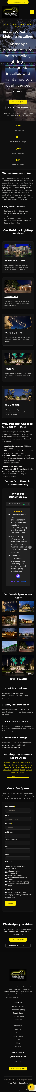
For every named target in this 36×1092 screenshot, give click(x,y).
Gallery (18, 1033)
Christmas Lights (18, 1016)
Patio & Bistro (18, 1013)
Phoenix (7, 762)
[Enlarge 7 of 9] (14, 644)
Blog (18, 1043)
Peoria (22, 770)
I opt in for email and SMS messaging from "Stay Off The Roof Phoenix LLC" (18, 894)
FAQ (18, 1040)
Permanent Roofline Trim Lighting (17, 878)
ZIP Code (9, 862)
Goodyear (14, 772)
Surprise (29, 770)
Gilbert (14, 765)
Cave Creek (7, 770)
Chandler (7, 765)
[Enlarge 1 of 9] (14, 604)
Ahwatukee (22, 765)
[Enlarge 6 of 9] (31, 631)
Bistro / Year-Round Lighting (18, 882)
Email (8, 815)
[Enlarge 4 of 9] (31, 617)
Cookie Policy (23, 1083)
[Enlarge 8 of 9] (31, 644)
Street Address (11, 839)
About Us (18, 1029)
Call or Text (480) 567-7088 (18, 108)
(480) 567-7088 (18, 1056)
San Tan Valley (14, 767)
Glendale (15, 770)
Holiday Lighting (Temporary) (13, 872)
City (6, 847)
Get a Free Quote (18, 102)
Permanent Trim (18, 1006)
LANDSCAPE (11, 296)
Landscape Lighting (14, 875)
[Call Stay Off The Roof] (31, 1087)
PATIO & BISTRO (13, 333)
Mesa (29, 762)
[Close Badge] (29, 1084)
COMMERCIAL (12, 405)
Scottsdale (15, 762)
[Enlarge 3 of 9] (14, 617)
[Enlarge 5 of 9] (14, 631)
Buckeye (22, 772)
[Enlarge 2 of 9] (31, 604)
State (7, 855)
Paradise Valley (26, 767)
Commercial (18, 1020)
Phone (8, 824)
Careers (18, 1046)
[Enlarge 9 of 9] (31, 657)
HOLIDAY (9, 369)
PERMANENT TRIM (14, 260)
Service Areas (18, 1036)
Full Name (10, 807)
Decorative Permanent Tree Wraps (18, 885)
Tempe (23, 762)
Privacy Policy (12, 1083)
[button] (6, 547)
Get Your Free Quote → (18, 2)
